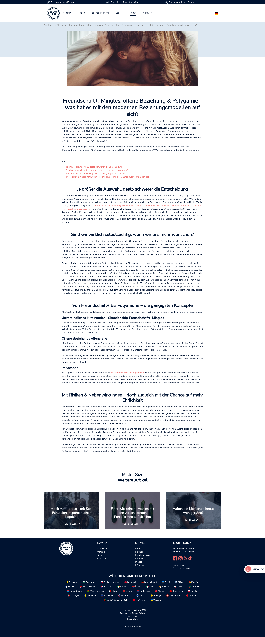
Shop (83, 13)
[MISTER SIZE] (66, 548)
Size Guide (258, 569)
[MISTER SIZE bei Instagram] (180, 558)
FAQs (138, 548)
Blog (133, 13)
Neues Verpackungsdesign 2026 (132, 610)
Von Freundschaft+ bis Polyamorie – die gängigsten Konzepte (96, 173)
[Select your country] (216, 12)
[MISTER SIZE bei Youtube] (185, 558)
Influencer (140, 565)
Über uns (146, 13)
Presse (138, 561)
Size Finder (102, 548)
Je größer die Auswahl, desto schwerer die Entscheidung (94, 166)
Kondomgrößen (101, 13)
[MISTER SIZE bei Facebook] (175, 558)
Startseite (69, 13)
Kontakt (139, 558)
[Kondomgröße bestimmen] (248, 569)
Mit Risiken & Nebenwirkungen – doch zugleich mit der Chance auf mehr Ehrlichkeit (107, 176)
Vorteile (121, 13)
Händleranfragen (143, 555)
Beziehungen (70, 25)
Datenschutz (132, 619)
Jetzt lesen (71, 523)
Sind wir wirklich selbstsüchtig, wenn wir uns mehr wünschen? (97, 170)
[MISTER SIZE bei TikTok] (190, 558)
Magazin (139, 551)
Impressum (132, 616)
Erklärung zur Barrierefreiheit (132, 613)
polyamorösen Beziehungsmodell (127, 372)
